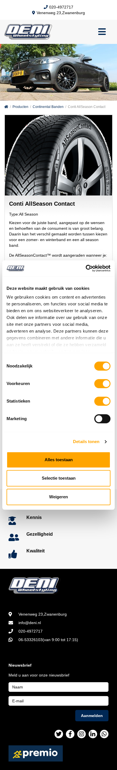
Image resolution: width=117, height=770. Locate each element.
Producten (20, 107)
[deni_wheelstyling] (81, 734)
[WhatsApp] (104, 734)
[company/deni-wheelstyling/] (93, 734)
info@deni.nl (29, 622)
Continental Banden (48, 107)
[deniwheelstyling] (70, 734)
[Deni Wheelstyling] (58, 585)
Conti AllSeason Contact (86, 107)
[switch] (102, 383)
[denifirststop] (59, 734)
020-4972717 (61, 7)
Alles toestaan (59, 459)
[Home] (6, 106)
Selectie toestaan (59, 478)
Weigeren (58, 496)
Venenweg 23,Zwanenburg (61, 12)
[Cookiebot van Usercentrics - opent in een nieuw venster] (85, 268)
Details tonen (86, 441)
